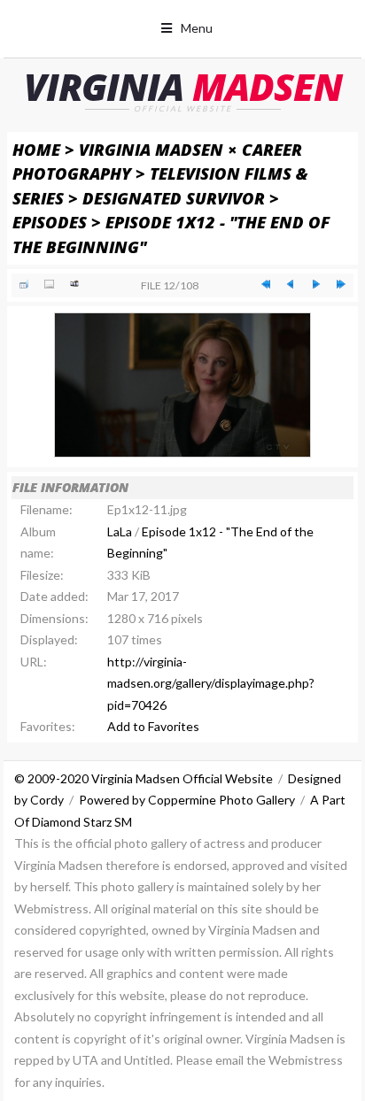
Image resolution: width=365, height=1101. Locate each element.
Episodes (49, 222)
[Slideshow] (74, 284)
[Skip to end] (341, 284)
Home (36, 149)
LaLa (119, 531)
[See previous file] (290, 284)
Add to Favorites (153, 726)
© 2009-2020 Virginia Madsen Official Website (143, 778)
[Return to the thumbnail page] (23, 284)
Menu (197, 27)
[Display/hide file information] (48, 284)
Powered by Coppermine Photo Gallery (187, 799)
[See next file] (315, 284)
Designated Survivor (173, 198)
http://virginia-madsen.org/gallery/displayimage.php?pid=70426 (211, 683)
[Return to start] (265, 284)
